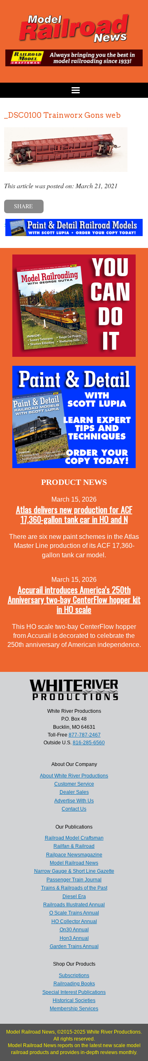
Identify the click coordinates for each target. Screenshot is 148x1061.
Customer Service (74, 784)
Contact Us (74, 809)
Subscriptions (74, 975)
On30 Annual (74, 930)
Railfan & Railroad (74, 846)
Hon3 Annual (74, 938)
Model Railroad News (74, 863)
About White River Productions (74, 776)
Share (23, 206)
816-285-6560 (89, 743)
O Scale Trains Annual (74, 913)
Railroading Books (74, 984)
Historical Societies (74, 1000)
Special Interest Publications (74, 992)
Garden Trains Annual (74, 946)
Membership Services (74, 1008)
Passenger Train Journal (74, 880)
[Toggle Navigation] (74, 90)
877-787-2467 (85, 735)
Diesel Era (74, 896)
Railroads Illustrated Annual (74, 905)
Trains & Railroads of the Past (74, 888)
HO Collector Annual (74, 921)
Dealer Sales (74, 792)
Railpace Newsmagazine (74, 855)
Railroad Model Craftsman (74, 838)
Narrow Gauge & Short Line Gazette (74, 871)
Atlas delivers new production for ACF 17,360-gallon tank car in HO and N (74, 514)
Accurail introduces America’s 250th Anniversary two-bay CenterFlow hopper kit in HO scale (74, 599)
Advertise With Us (74, 801)
